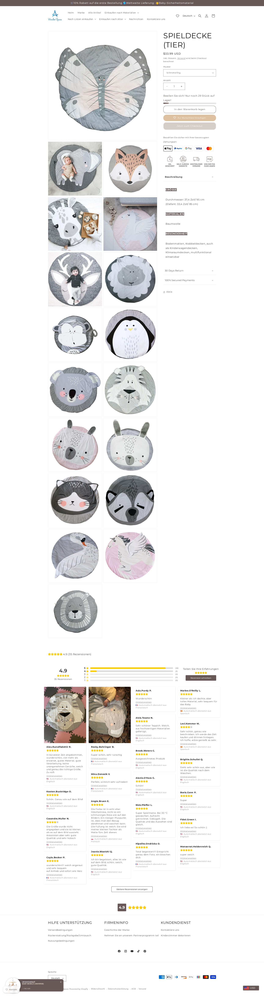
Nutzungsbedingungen (61, 940)
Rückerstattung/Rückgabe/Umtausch (69, 935)
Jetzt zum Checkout (190, 125)
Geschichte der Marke (116, 930)
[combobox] (251, 988)
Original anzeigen (54, 776)
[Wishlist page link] (177, 15)
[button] (121, 12)
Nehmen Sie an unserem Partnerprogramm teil (131, 935)
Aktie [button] (169, 292)
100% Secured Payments (180, 280)
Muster (166, 66)
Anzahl (167, 80)
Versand (181, 58)
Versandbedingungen (60, 930)
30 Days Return (174, 270)
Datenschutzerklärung (118, 989)
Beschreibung (173, 176)
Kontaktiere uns (170, 930)
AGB (134, 989)
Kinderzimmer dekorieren (176, 935)
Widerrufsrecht (98, 989)
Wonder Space (62, 989)
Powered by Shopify (78, 989)
